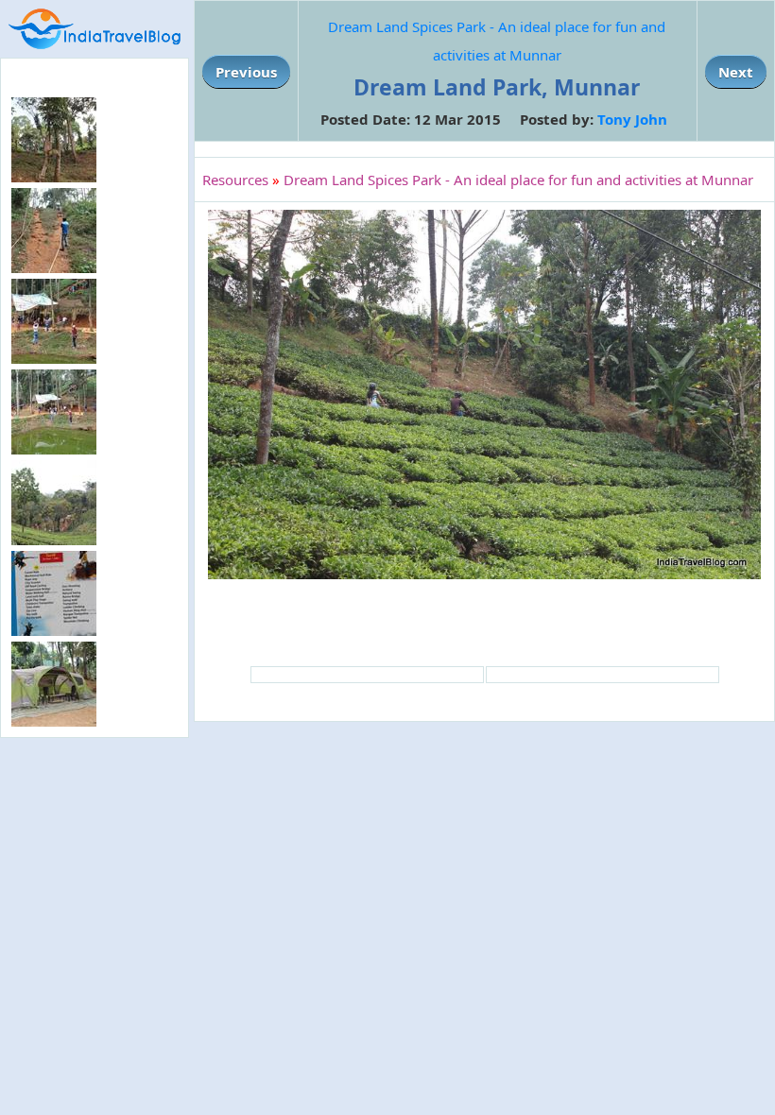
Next (735, 71)
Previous (246, 71)
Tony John (632, 119)
